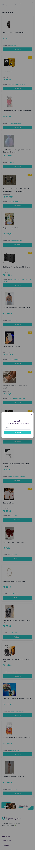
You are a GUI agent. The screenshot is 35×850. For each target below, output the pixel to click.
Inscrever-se (17, 432)
